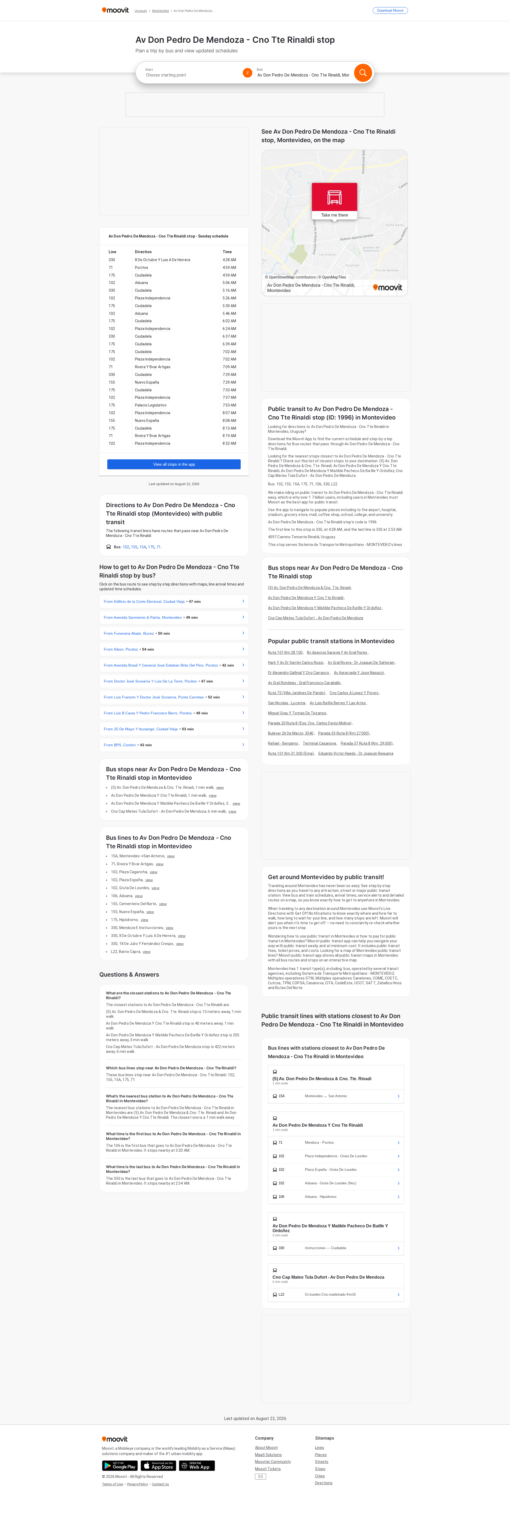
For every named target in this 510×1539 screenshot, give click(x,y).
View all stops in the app (174, 464)
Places (321, 1455)
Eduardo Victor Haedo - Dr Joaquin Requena (355, 753)
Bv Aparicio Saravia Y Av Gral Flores (337, 652)
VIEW (220, 787)
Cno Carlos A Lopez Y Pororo (354, 693)
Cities (320, 1476)
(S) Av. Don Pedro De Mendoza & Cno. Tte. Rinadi (309, 588)
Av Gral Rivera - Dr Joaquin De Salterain (361, 662)
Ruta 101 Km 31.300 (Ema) (291, 753)
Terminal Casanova (319, 743)
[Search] (363, 73)
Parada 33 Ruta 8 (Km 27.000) (343, 733)
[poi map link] (334, 223)
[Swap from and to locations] (247, 73)
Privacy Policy (137, 1484)
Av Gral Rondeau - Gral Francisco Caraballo (304, 683)
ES (260, 1476)
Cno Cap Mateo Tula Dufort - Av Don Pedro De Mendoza (315, 618)
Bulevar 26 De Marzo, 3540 (291, 733)
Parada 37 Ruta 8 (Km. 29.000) (367, 743)
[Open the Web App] (197, 1465)
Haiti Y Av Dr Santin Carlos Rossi (295, 662)
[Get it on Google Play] (120, 1465)
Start (149, 69)
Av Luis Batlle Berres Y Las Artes (338, 703)
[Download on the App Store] (158, 1465)
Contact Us (160, 1484)
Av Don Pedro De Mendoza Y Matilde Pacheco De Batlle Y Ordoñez (324, 608)
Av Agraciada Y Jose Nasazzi (359, 673)
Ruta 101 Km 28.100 (285, 652)
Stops (320, 1469)
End (260, 69)
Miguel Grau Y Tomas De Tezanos (297, 713)
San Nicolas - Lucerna (286, 703)
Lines (319, 1447)
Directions (324, 1483)
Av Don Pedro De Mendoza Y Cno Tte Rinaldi (305, 598)
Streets (321, 1462)
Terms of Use (112, 1484)
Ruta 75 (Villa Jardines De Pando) (296, 693)
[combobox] (191, 75)
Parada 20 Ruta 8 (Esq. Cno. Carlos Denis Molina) (309, 723)
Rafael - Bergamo (283, 743)
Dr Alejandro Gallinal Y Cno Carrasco (298, 673)
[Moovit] (115, 10)
